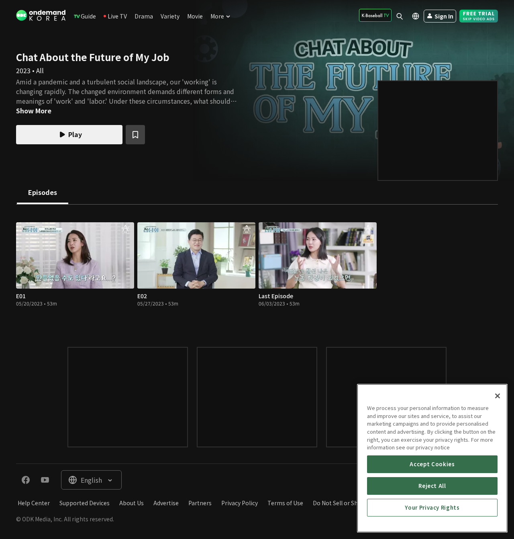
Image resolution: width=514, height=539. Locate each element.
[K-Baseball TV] (375, 15)
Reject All (432, 486)
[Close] (497, 396)
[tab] (42, 193)
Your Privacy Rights (432, 507)
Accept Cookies (432, 464)
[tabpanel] (257, 268)
